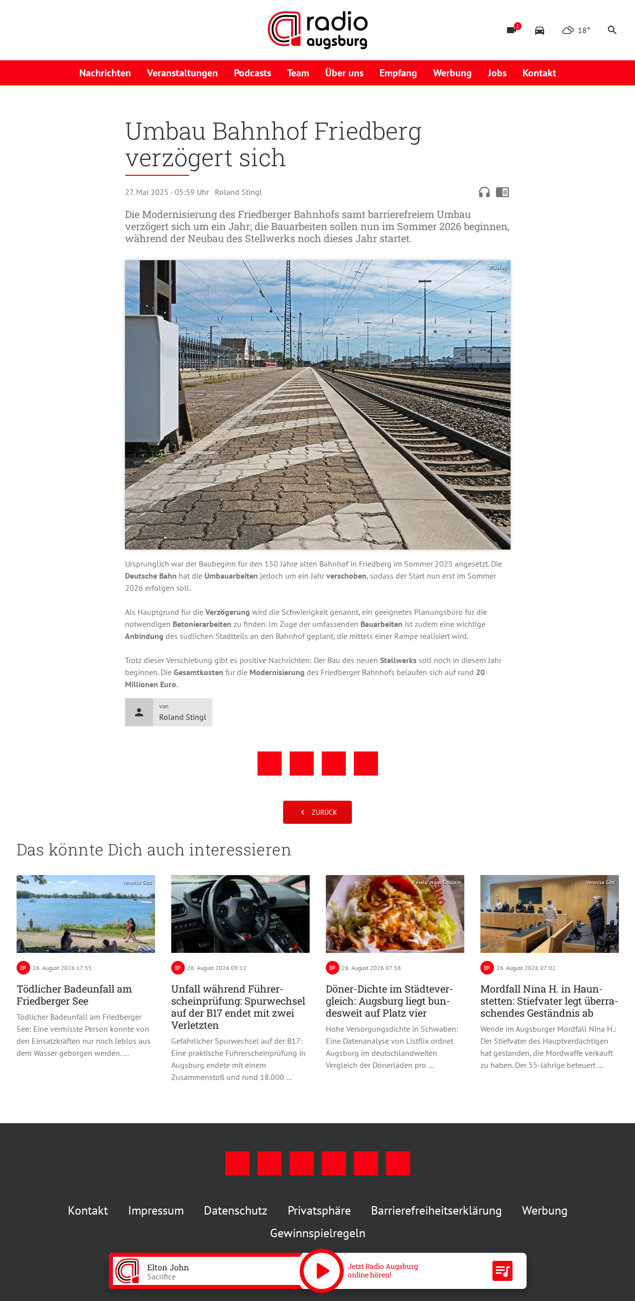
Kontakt (539, 72)
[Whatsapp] (127, 30)
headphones (484, 192)
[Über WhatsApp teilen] (334, 763)
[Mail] (87, 30)
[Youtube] (67, 30)
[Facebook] (27, 30)
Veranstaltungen (182, 72)
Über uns (344, 72)
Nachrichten (105, 72)
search (612, 30)
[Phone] (107, 30)
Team (298, 72)
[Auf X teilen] (302, 763)
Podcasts (252, 72)
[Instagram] (47, 30)
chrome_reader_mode (502, 192)
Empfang (398, 72)
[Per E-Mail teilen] (366, 763)
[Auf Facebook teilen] (270, 763)
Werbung (452, 72)
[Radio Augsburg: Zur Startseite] (318, 30)
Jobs (497, 72)
